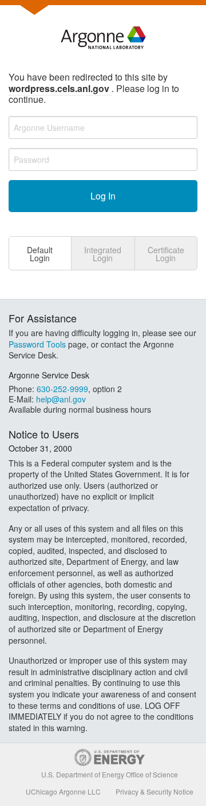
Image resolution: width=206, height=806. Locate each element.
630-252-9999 (62, 388)
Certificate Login (166, 254)
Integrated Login (102, 254)
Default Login (40, 254)
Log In (103, 195)
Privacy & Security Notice (154, 791)
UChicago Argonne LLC (63, 791)
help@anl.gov (61, 399)
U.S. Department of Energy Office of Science (109, 774)
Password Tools (37, 344)
